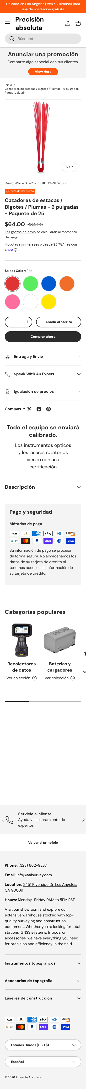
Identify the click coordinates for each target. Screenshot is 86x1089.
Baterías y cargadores (59, 667)
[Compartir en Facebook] (39, 409)
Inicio (8, 85)
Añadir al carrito (58, 322)
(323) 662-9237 (33, 865)
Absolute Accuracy (29, 1077)
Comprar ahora (43, 336)
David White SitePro (20, 183)
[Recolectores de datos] (21, 640)
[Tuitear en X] (29, 409)
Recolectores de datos (21, 667)
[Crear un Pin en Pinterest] (48, 409)
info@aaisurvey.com (34, 874)
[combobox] (43, 39)
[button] (78, 23)
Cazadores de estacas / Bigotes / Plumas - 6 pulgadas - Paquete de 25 (43, 91)
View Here (43, 71)
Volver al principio (43, 842)
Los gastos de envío (20, 232)
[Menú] (7, 23)
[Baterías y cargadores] (59, 640)
